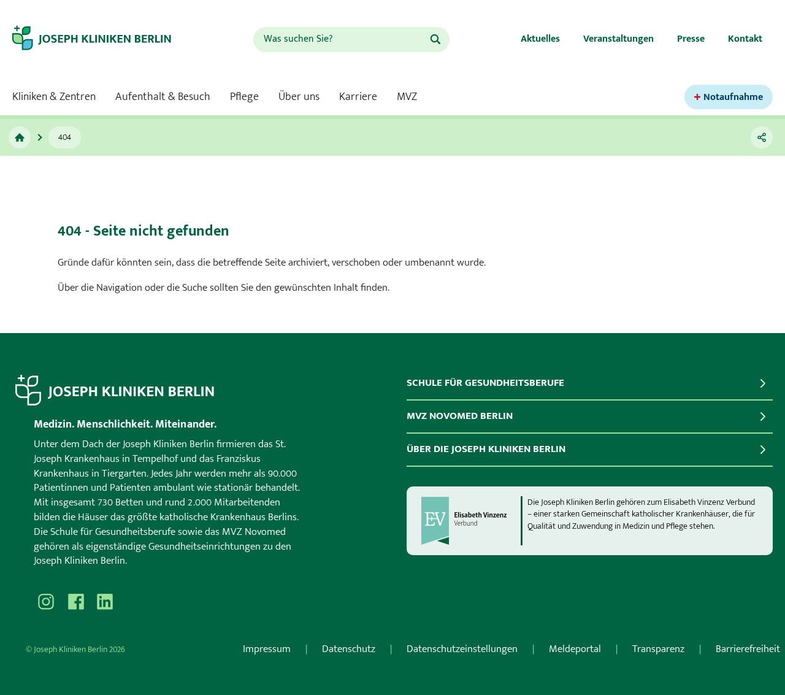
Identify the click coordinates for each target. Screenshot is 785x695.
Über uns (299, 97)
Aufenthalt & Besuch (162, 97)
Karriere (358, 97)
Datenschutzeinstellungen (462, 649)
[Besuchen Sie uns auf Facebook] (75, 601)
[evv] (470, 520)
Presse (691, 39)
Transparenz (658, 649)
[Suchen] (435, 39)
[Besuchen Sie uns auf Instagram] (46, 601)
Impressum (267, 649)
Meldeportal (575, 649)
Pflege (244, 97)
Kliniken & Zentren (54, 97)
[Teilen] (762, 137)
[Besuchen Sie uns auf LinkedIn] (105, 601)
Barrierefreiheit (748, 649)
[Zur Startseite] (102, 39)
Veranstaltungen (618, 39)
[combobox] (341, 39)
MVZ (407, 97)
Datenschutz (348, 649)
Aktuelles (540, 39)
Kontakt (745, 39)
